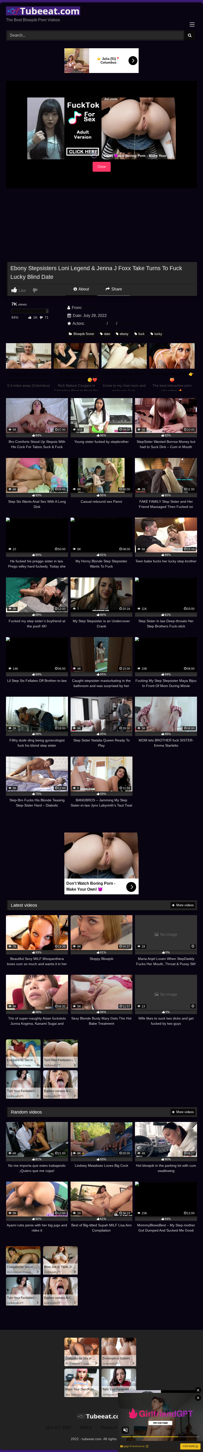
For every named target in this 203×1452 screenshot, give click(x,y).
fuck (141, 334)
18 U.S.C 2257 (58, 1428)
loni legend (128, 323)
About (83, 289)
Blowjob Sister (84, 334)
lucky (158, 334)
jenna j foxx (96, 323)
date (107, 334)
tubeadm (90, 308)
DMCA (86, 1428)
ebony (124, 334)
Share (116, 289)
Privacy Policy (113, 1428)
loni (112, 323)
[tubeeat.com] (101, 11)
